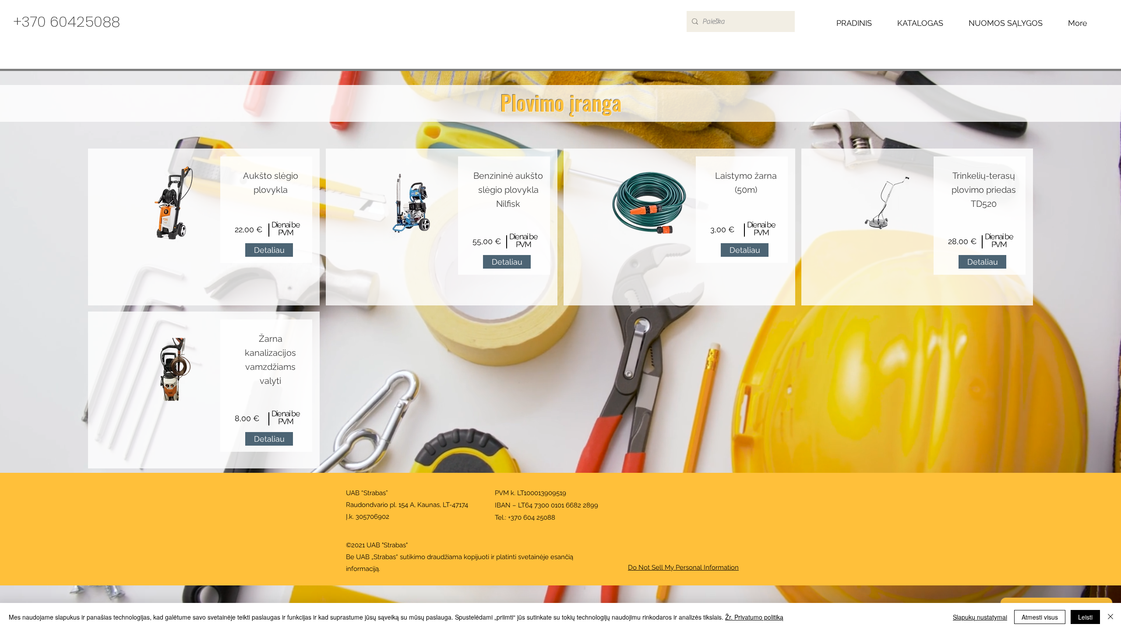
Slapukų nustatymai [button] (980, 617)
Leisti (1085, 617)
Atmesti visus (1040, 617)
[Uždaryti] (1110, 617)
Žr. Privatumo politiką (754, 617)
